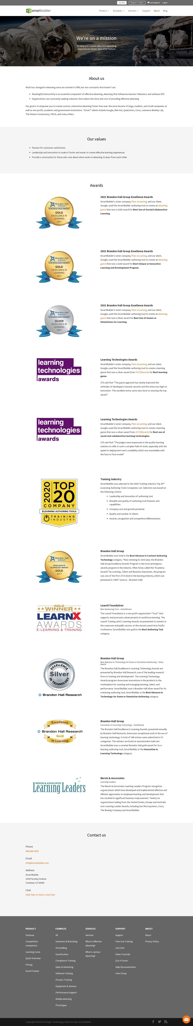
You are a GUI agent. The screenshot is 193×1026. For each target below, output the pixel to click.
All (57, 935)
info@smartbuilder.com (37, 862)
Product (103, 11)
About (157, 11)
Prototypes (61, 1005)
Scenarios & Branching (66, 941)
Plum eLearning (139, 201)
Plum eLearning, (139, 423)
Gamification (62, 954)
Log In (164, 3)
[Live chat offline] (186, 1019)
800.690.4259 (32, 851)
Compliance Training (65, 960)
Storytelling (61, 947)
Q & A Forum (121, 960)
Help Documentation (125, 967)
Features (30, 935)
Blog (165, 11)
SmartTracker (32, 970)
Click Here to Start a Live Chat (40, 894)
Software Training (64, 973)
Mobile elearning (64, 998)
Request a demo (137, 2)
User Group (120, 973)
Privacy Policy (152, 941)
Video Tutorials (122, 954)
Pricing (29, 964)
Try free (122, 2)
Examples (117, 11)
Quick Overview (33, 958)
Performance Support (66, 992)
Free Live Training (124, 941)
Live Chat (119, 947)
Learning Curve (33, 951)
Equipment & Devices (66, 986)
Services (132, 11)
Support (146, 11)
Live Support (154, 3)
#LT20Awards (142, 372)
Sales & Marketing (64, 967)
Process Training (64, 979)
